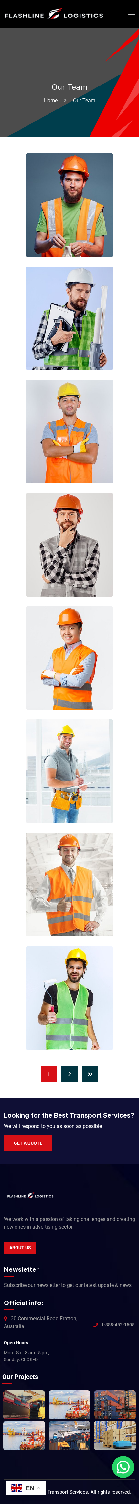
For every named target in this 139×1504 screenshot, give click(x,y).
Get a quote (28, 1143)
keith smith (69, 462)
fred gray (66, 802)
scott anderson (76, 915)
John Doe (67, 235)
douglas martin (75, 688)
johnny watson (75, 348)
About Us (20, 1247)
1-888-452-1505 (117, 1324)
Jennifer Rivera (76, 575)
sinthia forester (76, 1028)
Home (52, 101)
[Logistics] (54, 13)
